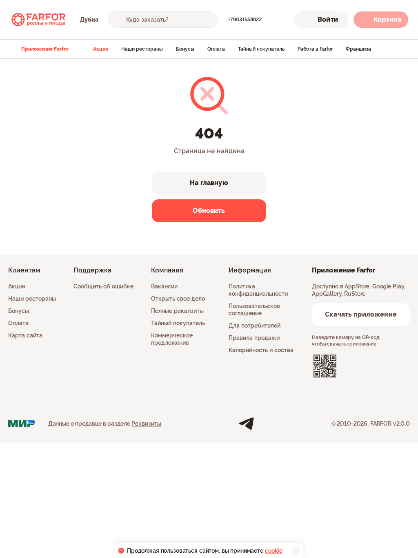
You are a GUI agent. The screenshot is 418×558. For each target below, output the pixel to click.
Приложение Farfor (45, 49)
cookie (273, 550)
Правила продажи (254, 338)
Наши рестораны (142, 49)
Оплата (216, 49)
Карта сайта (25, 335)
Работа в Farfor (315, 49)
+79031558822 (245, 19)
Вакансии (164, 286)
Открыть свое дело (178, 298)
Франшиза (358, 49)
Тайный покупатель (261, 49)
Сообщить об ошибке (103, 286)
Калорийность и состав (261, 350)
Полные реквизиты (177, 311)
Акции (100, 49)
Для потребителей (254, 325)
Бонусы (185, 49)
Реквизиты (146, 423)
